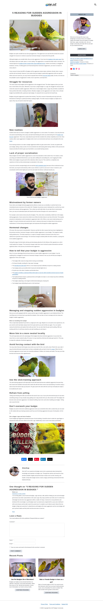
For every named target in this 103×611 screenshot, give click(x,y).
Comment (12, 521)
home (10, 141)
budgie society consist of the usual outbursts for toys (32, 63)
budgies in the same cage (54, 59)
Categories (73, 73)
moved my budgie (74, 62)
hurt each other (47, 75)
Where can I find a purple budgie (78, 63)
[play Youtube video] (36, 438)
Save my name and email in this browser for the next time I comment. (28, 547)
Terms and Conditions (54, 604)
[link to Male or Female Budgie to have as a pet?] (51, 568)
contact (53, 349)
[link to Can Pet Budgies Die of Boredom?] (22, 568)
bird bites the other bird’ (20, 265)
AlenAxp (25, 468)
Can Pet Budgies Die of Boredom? (22, 579)
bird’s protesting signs (41, 165)
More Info (81, 48)
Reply (13, 511)
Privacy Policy (44, 604)
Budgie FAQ (65, 604)
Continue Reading (22, 590)
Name (11, 540)
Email (11, 543)
